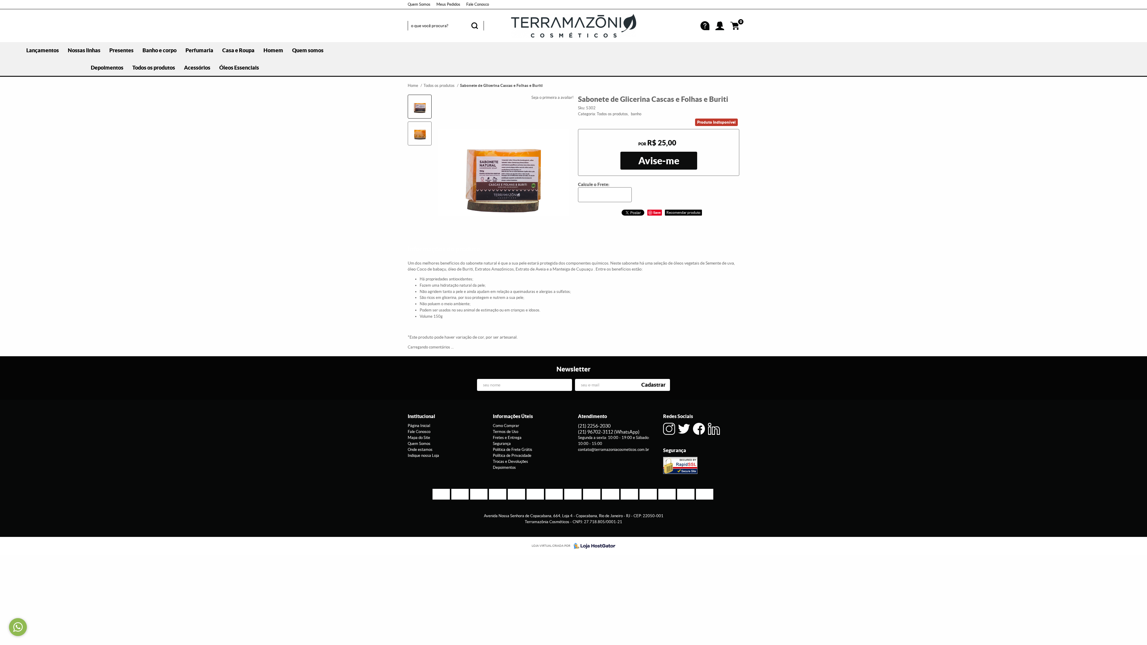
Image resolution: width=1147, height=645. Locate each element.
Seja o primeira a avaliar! (552, 97)
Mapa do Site (419, 437)
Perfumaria (199, 50)
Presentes (121, 50)
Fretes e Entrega (507, 437)
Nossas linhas (84, 50)
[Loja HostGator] (592, 546)
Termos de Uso (505, 431)
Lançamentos (42, 50)
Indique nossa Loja (423, 455)
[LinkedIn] (714, 429)
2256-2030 (594, 426)
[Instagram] (669, 429)
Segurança (502, 443)
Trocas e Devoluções (510, 461)
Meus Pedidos (448, 4)
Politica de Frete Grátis (512, 449)
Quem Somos (419, 4)
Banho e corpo (159, 50)
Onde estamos (420, 449)
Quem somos (307, 50)
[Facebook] (699, 429)
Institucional (421, 416)
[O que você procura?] (474, 25)
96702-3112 (609, 431)
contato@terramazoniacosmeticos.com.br (613, 449)
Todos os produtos (153, 67)
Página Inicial (419, 425)
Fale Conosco (477, 4)
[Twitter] (684, 429)
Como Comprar (506, 425)
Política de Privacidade (512, 455)
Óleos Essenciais (239, 67)
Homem (273, 50)
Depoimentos (107, 67)
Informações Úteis (513, 416)
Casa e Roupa (238, 50)
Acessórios (197, 67)
